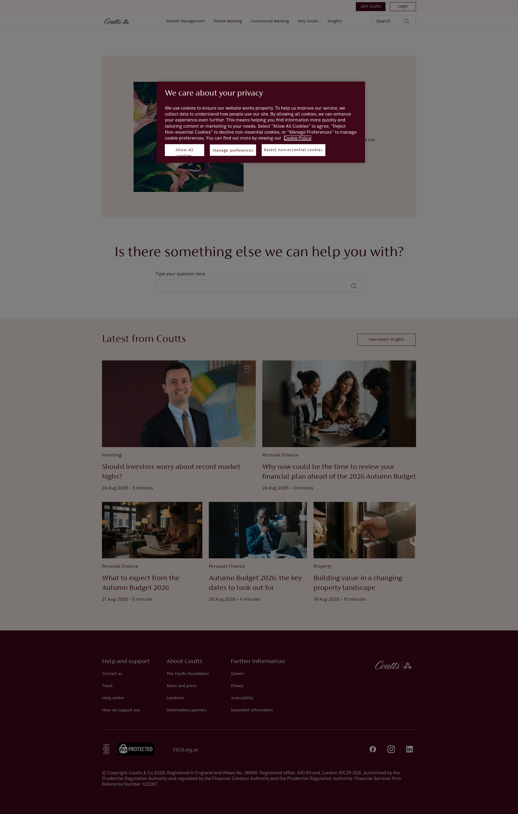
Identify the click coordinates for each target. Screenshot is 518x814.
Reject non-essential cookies (293, 150)
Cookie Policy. (297, 138)
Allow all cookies (184, 152)
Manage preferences (233, 150)
